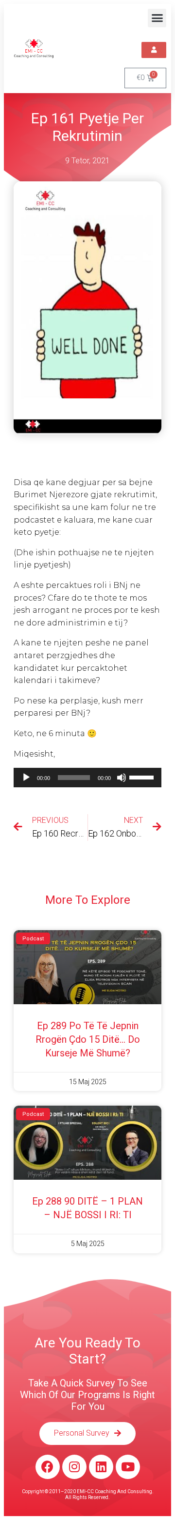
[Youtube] (128, 1467)
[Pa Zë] (121, 777)
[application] (87, 777)
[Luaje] (26, 777)
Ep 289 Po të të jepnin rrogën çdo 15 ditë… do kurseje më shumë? (87, 1039)
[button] (157, 18)
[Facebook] (47, 1467)
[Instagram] (74, 1467)
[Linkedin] (101, 1467)
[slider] (143, 776)
